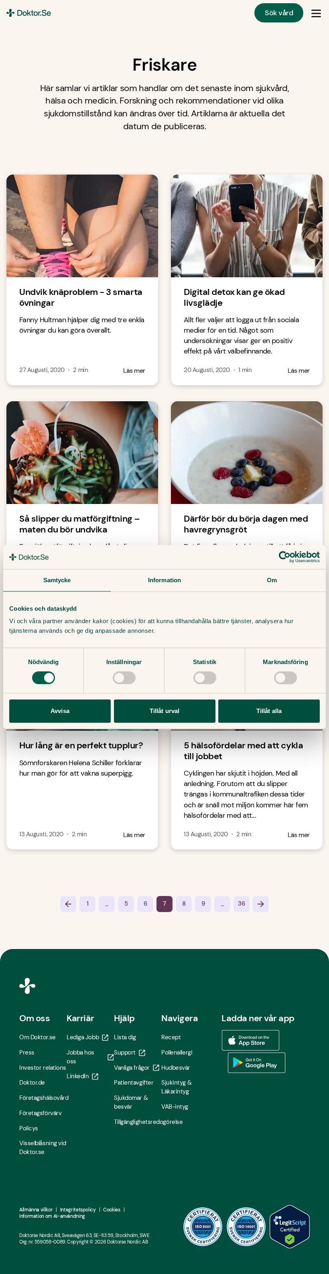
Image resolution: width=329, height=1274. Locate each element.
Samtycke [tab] (57, 580)
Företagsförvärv (40, 1113)
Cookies (111, 1210)
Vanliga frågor (132, 1068)
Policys (28, 1128)
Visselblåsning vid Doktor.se (42, 1147)
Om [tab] (272, 580)
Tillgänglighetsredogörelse (137, 1122)
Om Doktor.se (37, 1037)
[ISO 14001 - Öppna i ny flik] (246, 1227)
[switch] (124, 677)
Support (125, 1052)
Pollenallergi (176, 1052)
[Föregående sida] (68, 904)
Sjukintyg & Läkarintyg (176, 1087)
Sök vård (279, 13)
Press (27, 1052)
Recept (171, 1037)
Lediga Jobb (83, 1037)
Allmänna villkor (36, 1210)
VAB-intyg (174, 1107)
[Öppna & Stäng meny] (316, 12)
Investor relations (42, 1068)
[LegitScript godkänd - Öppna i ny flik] (290, 1226)
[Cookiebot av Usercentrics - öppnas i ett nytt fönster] (285, 557)
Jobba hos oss (80, 1056)
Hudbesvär (175, 1068)
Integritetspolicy (78, 1210)
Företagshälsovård (43, 1098)
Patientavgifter (133, 1083)
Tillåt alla (269, 710)
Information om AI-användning (52, 1216)
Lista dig (125, 1037)
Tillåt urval (164, 710)
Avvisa (60, 710)
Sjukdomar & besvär (131, 1102)
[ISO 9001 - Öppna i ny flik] (203, 1227)
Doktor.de (32, 1083)
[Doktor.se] (28, 13)
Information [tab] (164, 580)
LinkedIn (78, 1076)
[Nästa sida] (261, 904)
